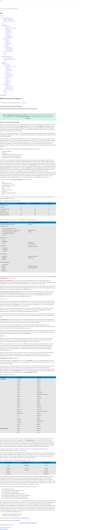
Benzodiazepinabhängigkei (15, 520)
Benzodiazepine (15, 358)
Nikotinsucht (7, 80)
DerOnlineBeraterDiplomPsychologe (14, 102)
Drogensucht (7, 44)
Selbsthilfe (5, 54)
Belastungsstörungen (9, 30)
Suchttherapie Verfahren (9, 48)
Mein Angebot (23, 114)
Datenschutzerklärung (4, 529)
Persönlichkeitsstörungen (9, 37)
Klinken (5, 91)
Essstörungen (7, 33)
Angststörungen (8, 29)
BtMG (24, 308)
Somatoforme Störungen (9, 36)
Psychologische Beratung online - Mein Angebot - (28, 522)
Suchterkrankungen (6, 77)
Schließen (1, 15)
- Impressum (9, 527)
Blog (2, 23)
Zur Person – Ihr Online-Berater (8, 19)
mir (47, 116)
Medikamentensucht (8, 43)
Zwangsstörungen (8, 73)
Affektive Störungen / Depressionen (11, 66)
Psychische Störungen (7, 26)
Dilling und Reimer (5, 438)
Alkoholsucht (7, 40)
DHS (9, 129)
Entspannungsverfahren (9, 47)
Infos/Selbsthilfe (4, 25)
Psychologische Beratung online (7, 18)
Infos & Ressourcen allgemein (8, 51)
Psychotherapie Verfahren (9, 50)
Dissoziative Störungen (9, 32)
